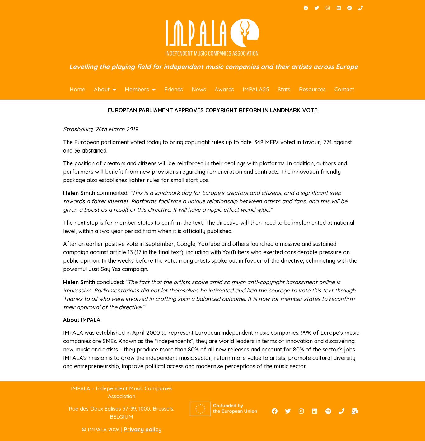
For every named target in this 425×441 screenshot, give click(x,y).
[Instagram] (327, 7)
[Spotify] (349, 7)
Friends (173, 89)
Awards (224, 89)
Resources (312, 89)
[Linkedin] (338, 7)
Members (137, 89)
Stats (284, 89)
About (102, 89)
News (199, 89)
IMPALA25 (256, 89)
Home (77, 89)
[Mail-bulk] (355, 411)
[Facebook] (306, 7)
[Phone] (360, 7)
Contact (344, 89)
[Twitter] (316, 7)
